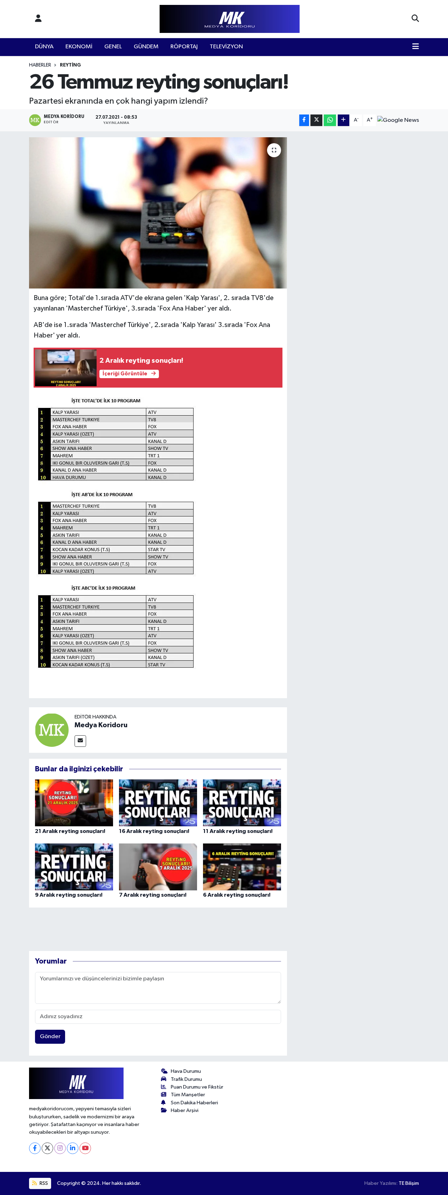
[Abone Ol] (398, 120)
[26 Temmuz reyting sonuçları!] (158, 213)
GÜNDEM (146, 47)
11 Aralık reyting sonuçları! (238, 831)
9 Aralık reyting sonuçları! (69, 895)
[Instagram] (60, 1148)
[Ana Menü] (415, 46)
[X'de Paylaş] (316, 120)
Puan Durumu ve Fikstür (197, 1087)
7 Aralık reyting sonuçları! (153, 895)
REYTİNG (70, 65)
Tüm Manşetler (188, 1094)
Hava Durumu (186, 1071)
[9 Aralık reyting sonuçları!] (74, 867)
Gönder (50, 1037)
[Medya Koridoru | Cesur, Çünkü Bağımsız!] (230, 19)
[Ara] (415, 18)
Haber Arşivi (184, 1110)
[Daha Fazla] (343, 120)
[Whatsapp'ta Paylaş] (330, 120)
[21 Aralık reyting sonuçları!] (74, 803)
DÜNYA (44, 47)
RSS (43, 1183)
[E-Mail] (80, 741)
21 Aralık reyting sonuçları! (70, 831)
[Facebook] (35, 1148)
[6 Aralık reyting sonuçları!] (242, 867)
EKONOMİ (78, 47)
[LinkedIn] (72, 1148)
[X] (47, 1148)
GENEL (113, 47)
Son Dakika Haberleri (194, 1102)
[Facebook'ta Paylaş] (304, 120)
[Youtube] (85, 1148)
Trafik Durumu (186, 1079)
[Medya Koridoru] (52, 730)
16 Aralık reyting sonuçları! (154, 831)
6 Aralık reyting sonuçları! (237, 895)
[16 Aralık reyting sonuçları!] (158, 803)
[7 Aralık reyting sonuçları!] (158, 867)
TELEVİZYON (226, 47)
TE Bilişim (409, 1183)
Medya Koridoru (101, 725)
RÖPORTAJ (184, 47)
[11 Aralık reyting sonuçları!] (242, 803)
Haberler (40, 65)
